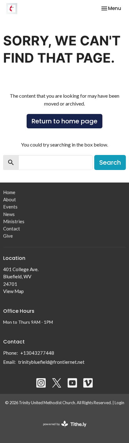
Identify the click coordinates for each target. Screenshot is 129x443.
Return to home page (64, 121)
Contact (11, 228)
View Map (13, 291)
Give (8, 236)
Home (9, 192)
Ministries (13, 221)
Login (119, 402)
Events (10, 206)
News (9, 214)
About (9, 199)
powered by (61, 429)
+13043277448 (37, 353)
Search (110, 162)
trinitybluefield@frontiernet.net (51, 362)
